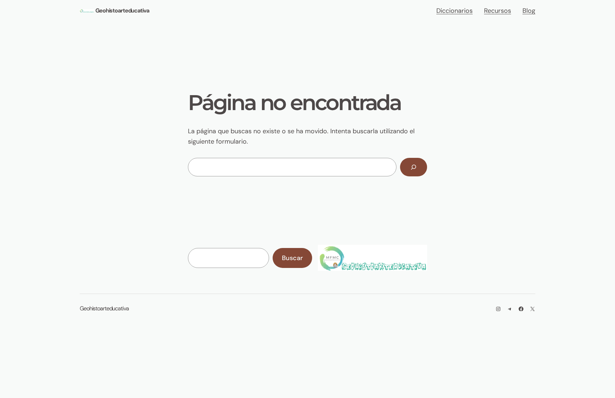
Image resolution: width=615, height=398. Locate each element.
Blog (528, 10)
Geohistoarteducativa (122, 10)
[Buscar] (413, 167)
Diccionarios (454, 10)
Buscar (292, 258)
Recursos (497, 10)
